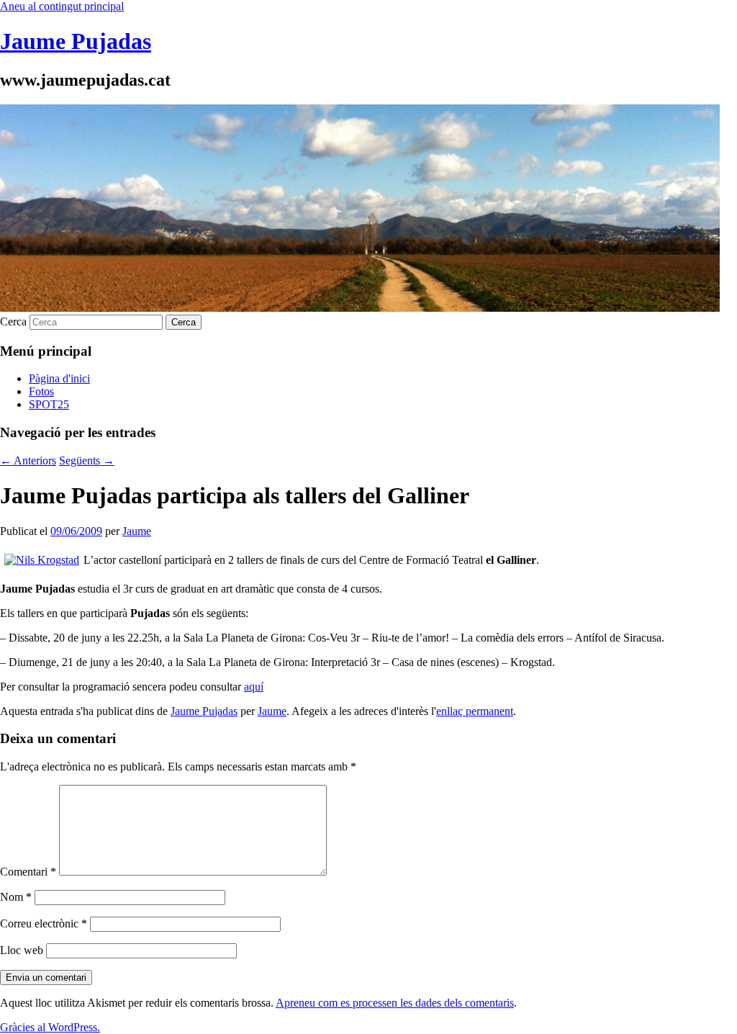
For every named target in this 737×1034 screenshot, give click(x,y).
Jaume (136, 531)
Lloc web (21, 950)
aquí (253, 686)
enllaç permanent (474, 711)
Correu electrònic (43, 923)
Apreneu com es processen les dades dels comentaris (395, 1003)
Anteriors (28, 460)
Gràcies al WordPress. (50, 1027)
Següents (86, 460)
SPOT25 (49, 404)
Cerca (13, 321)
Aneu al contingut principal (62, 6)
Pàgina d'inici (59, 378)
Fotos (41, 391)
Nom (16, 897)
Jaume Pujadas (75, 41)
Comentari (28, 872)
